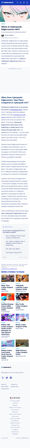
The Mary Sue (15, 425)
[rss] (2, 377)
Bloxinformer (15, 431)
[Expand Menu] (24, 2)
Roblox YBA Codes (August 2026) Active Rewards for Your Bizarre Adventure (7, 329)
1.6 (8, 157)
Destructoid (15, 416)
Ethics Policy (4, 386)
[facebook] (10, 377)
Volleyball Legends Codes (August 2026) (22, 287)
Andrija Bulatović (21, 291)
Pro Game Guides (15, 400)
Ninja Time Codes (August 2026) (7, 287)
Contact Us (14, 384)
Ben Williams (19, 328)
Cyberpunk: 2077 (16, 109)
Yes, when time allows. (13, 249)
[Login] (27, 2)
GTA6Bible (15, 434)
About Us (3, 384)
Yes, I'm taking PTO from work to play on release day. (15, 236)
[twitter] (6, 377)
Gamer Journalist (15, 418)
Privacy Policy (5, 388)
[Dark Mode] (20, 2)
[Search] (17, 2)
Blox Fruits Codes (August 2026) (21, 306)
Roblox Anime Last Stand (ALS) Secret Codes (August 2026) (7, 354)
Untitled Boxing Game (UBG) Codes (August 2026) (7, 307)
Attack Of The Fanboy (15, 407)
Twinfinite (15, 403)
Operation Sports (15, 423)
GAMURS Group (25, 438)
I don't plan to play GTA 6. (14, 252)
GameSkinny (15, 420)
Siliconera (15, 412)
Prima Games (15, 409)
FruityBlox (15, 429)
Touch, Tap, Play (15, 427)
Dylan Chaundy (5, 311)
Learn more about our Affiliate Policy (9, 268)
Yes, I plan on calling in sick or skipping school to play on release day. (15, 243)
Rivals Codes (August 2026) (21, 325)
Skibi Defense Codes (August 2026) (21, 352)
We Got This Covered (15, 414)
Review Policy (14, 386)
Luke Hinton (4, 291)
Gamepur (15, 405)
